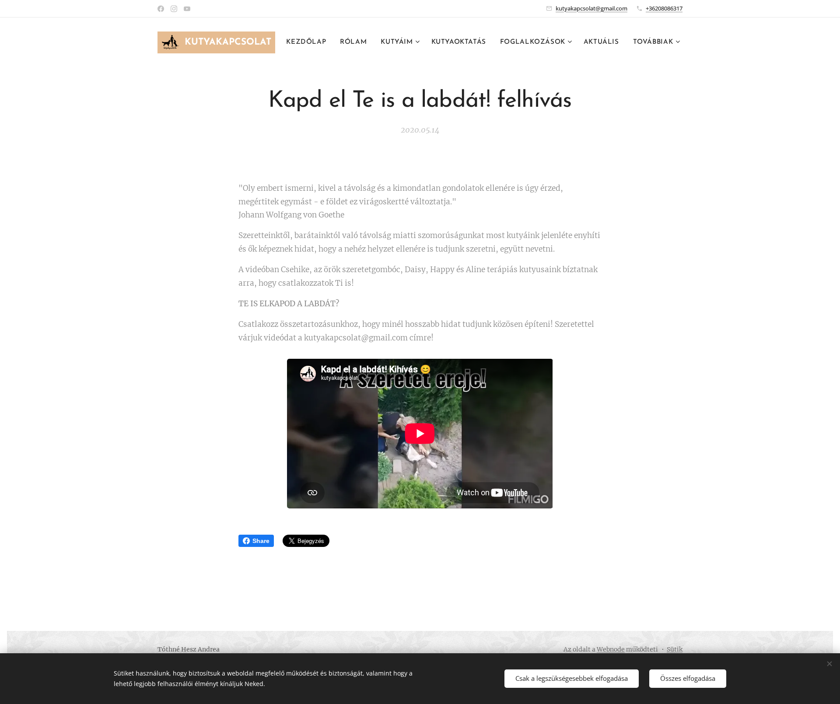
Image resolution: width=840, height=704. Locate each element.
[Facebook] (160, 8)
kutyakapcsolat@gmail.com (591, 8)
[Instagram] (173, 8)
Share (261, 540)
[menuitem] (308, 42)
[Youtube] (187, 8)
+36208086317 (664, 8)
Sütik (674, 649)
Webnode (611, 649)
